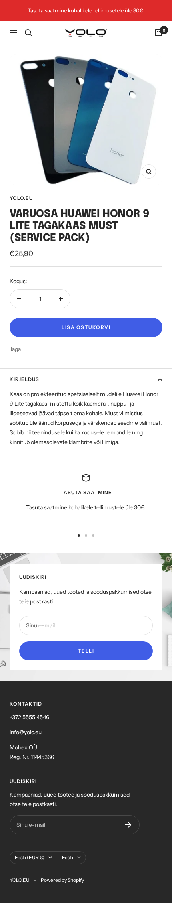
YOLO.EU (21, 198)
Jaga (15, 349)
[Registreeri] (128, 825)
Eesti (67, 857)
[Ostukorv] (158, 32)
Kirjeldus (24, 379)
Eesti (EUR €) (29, 857)
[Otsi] (28, 32)
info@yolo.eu (26, 732)
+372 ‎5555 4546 (29, 717)
